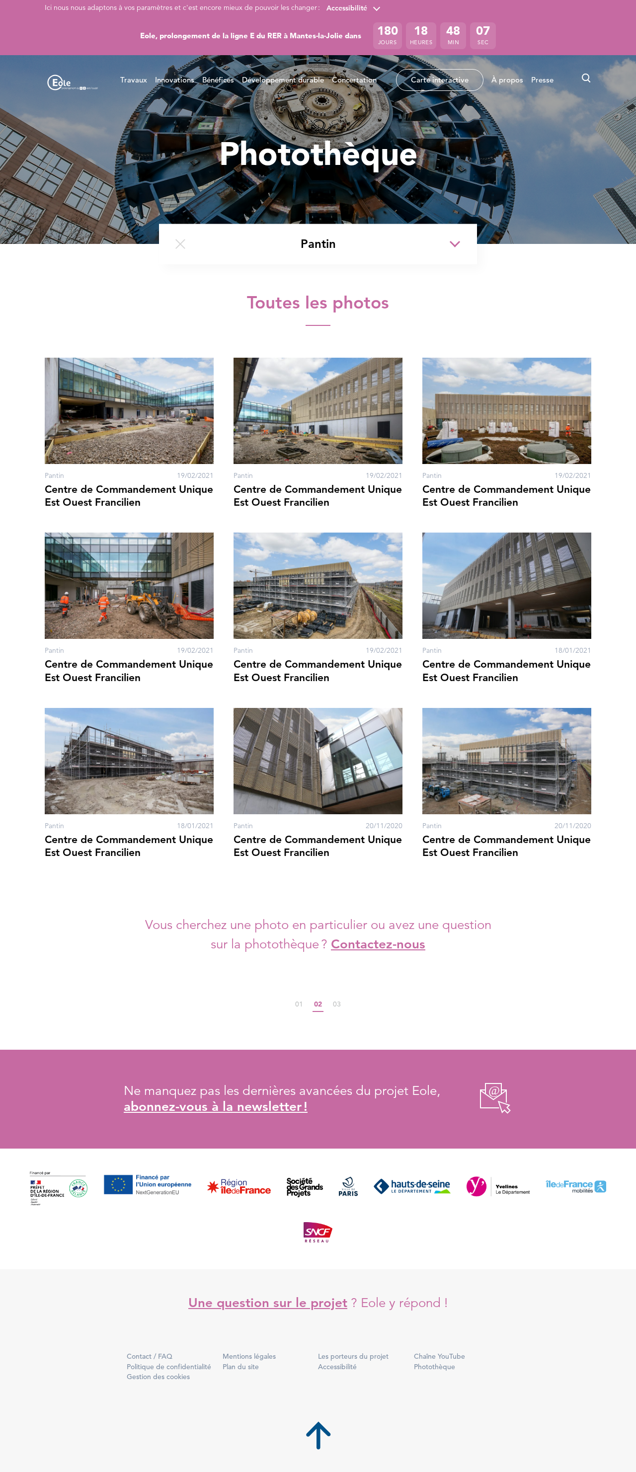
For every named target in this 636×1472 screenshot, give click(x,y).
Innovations (174, 79)
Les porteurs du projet (353, 1356)
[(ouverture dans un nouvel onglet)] (484, 1099)
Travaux (133, 79)
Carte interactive (440, 79)
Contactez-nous (378, 944)
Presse (542, 79)
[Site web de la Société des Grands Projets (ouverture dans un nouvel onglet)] (305, 1189)
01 (299, 1004)
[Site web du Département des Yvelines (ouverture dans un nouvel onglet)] (498, 1189)
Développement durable (283, 79)
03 (337, 1004)
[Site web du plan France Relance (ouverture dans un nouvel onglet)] (58, 1189)
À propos (507, 79)
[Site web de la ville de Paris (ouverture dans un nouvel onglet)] (348, 1189)
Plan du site (241, 1366)
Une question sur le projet (267, 1303)
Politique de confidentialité (169, 1366)
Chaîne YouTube (439, 1356)
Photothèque (434, 1366)
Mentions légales (249, 1356)
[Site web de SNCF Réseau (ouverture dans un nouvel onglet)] (318, 1231)
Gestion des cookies (158, 1376)
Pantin (318, 243)
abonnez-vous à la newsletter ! (216, 1106)
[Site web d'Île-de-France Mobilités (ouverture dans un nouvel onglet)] (576, 1189)
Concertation (354, 79)
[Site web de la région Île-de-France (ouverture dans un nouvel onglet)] (239, 1189)
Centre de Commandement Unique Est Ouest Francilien (129, 495)
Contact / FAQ (149, 1356)
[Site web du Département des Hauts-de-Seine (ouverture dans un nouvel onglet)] (412, 1189)
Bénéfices (218, 79)
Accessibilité (346, 7)
